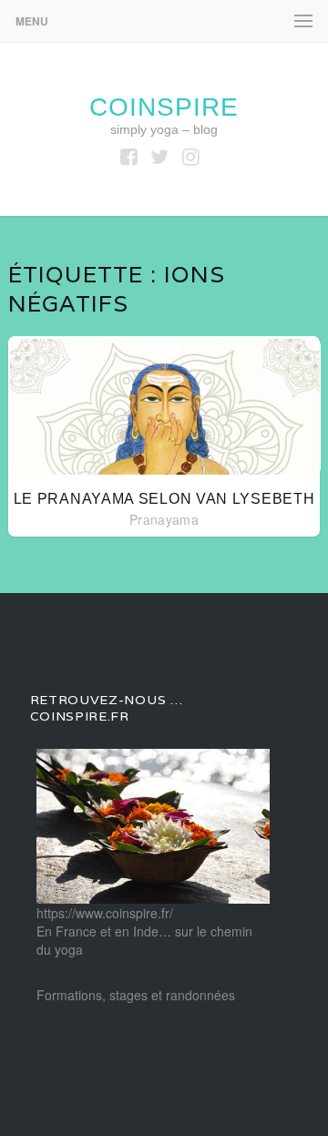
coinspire (164, 107)
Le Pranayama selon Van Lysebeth (164, 499)
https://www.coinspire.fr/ (104, 913)
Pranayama (164, 519)
